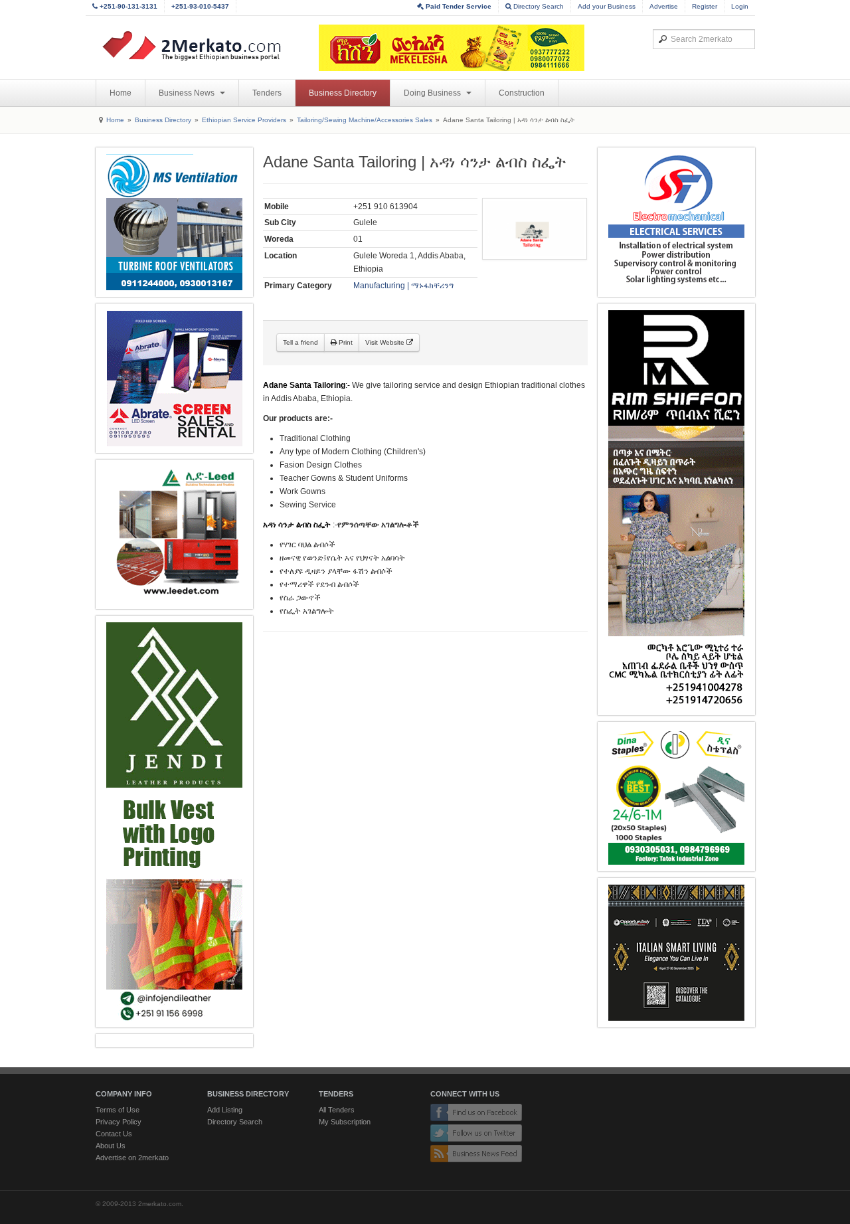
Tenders (267, 93)
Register (704, 6)
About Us (111, 1146)
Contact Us (114, 1134)
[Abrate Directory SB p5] (174, 378)
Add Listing (224, 1110)
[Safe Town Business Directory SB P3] (676, 222)
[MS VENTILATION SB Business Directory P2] (174, 222)
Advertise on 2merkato (132, 1158)
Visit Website (385, 342)
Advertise (663, 6)
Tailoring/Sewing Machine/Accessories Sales (364, 120)
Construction (522, 93)
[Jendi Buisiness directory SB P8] (174, 821)
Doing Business (433, 93)
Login (739, 6)
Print (345, 342)
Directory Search (537, 6)
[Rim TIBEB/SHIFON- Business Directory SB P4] (676, 509)
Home (120, 93)
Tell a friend (300, 342)
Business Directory (343, 93)
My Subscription (345, 1122)
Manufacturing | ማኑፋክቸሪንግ (403, 285)
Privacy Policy (118, 1122)
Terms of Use (117, 1110)
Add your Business (607, 6)
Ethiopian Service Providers (244, 120)
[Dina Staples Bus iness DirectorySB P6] (676, 797)
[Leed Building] (174, 534)
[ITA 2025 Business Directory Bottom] (676, 953)
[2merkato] (200, 46)
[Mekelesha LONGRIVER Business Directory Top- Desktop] (451, 48)
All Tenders (337, 1110)
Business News (187, 93)
